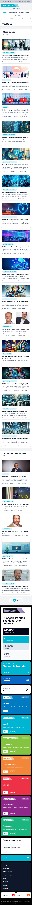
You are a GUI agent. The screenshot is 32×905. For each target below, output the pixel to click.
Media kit (12, 711)
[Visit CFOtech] (11, 697)
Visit (5, 711)
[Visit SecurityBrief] (11, 799)
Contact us (6, 868)
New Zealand (7, 847)
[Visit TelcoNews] (11, 820)
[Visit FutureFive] (11, 758)
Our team (5, 885)
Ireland (21, 844)
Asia (5, 844)
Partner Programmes (16, 15)
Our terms (5, 888)
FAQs (4, 878)
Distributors (21, 12)
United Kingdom (16, 847)
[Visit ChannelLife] (11, 718)
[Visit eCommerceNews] (11, 738)
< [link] (11, 600)
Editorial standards (8, 875)
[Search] (22, 18)
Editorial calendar (7, 871)
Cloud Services (13, 12)
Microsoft (27, 12)
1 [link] (14, 600)
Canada (10, 844)
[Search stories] (28, 858)
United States (7, 851)
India (16, 844)
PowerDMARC (19, 903)
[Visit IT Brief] (11, 779)
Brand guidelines (7, 865)
